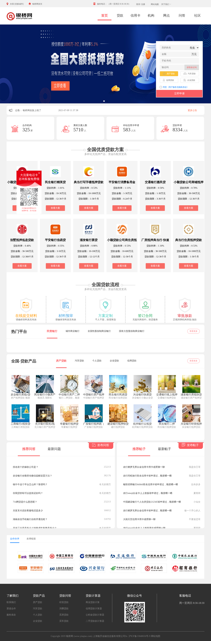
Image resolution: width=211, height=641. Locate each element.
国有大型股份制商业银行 (131, 331)
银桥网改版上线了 (32, 110)
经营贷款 (64, 602)
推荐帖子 (139, 449)
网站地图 (155, 4)
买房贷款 (64, 615)
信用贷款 (131, 360)
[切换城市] (19, 4)
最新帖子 (164, 449)
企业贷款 (114, 360)
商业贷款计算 (93, 602)
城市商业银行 (72, 331)
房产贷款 (61, 360)
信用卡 (135, 15)
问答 (182, 15)
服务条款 (11, 615)
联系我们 (11, 602)
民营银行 (52, 331)
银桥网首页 (37, 4)
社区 (197, 15)
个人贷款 (97, 360)
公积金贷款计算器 (95, 615)
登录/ (138, 4)
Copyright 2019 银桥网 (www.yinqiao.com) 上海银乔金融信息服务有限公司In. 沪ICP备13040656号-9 (100, 636)
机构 (151, 15)
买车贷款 (64, 621)
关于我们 (165, 4)
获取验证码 (192, 67)
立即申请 (179, 93)
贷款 (120, 15)
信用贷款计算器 (94, 608)
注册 (143, 4)
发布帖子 (192, 445)
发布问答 (102, 445)
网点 (166, 15)
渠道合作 (11, 608)
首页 (104, 15)
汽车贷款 (79, 360)
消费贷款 (64, 608)
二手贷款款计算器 (95, 621)
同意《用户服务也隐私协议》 (176, 87)
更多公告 (192, 110)
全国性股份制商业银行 (99, 331)
